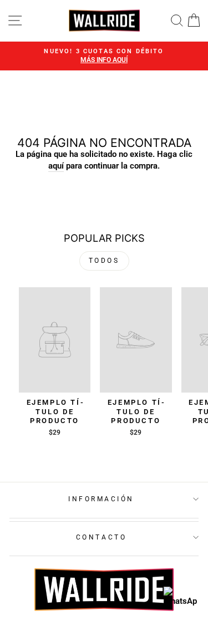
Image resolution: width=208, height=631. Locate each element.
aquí (56, 166)
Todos (104, 260)
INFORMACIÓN (101, 499)
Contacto (101, 537)
